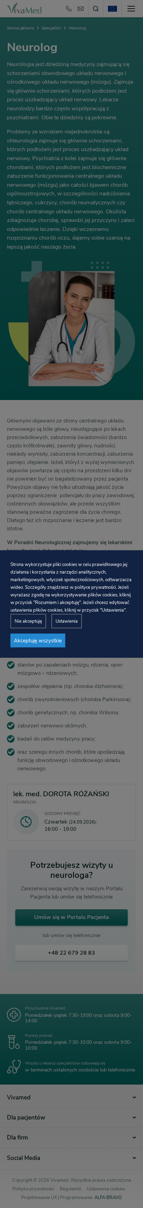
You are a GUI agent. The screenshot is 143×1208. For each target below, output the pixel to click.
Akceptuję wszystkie (38, 640)
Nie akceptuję (28, 621)
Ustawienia (67, 621)
